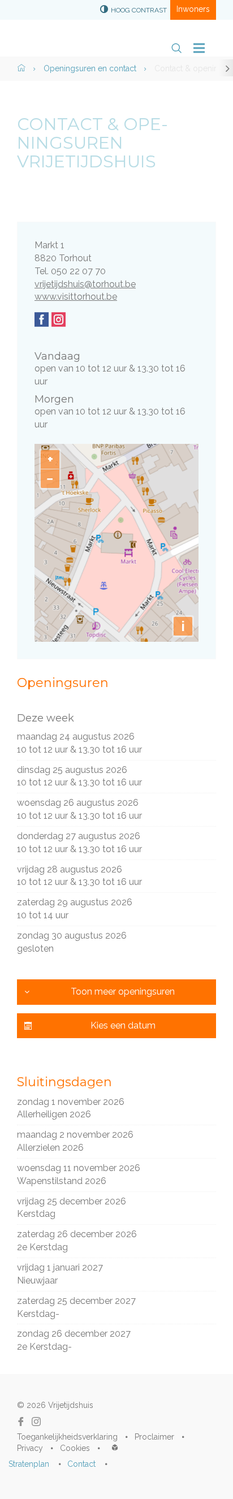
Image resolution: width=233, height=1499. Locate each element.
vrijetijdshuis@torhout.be (85, 284)
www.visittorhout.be (75, 296)
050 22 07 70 (78, 271)
